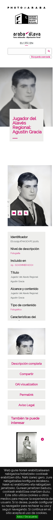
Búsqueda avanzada (40, 57)
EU (21, 43)
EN (31, 43)
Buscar (49, 51)
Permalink (26, 394)
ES (26, 43)
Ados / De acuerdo (27, 516)
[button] (42, 439)
